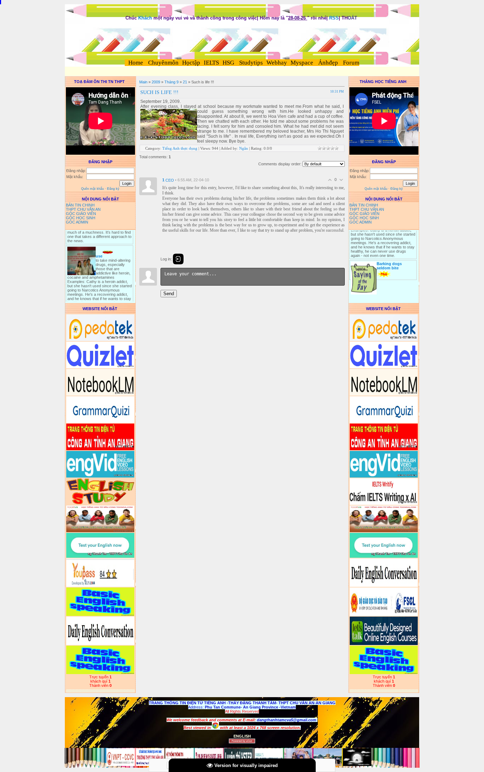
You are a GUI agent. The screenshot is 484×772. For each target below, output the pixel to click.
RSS (334, 18)
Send (168, 293)
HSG (228, 62)
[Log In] (178, 259)
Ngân (243, 148)
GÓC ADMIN (77, 222)
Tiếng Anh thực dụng (179, 148)
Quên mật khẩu (92, 189)
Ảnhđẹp (328, 62)
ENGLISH (242, 736)
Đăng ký (113, 189)
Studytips (250, 62)
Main (143, 82)
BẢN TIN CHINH (80, 205)
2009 (156, 82)
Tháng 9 (171, 82)
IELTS (211, 62)
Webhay (276, 62)
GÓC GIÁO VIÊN (81, 213)
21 (185, 82)
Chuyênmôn (163, 62)
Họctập (191, 62)
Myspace (302, 62)
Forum (351, 62)
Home (135, 62)
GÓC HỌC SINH (80, 218)
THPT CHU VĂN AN (83, 209)
